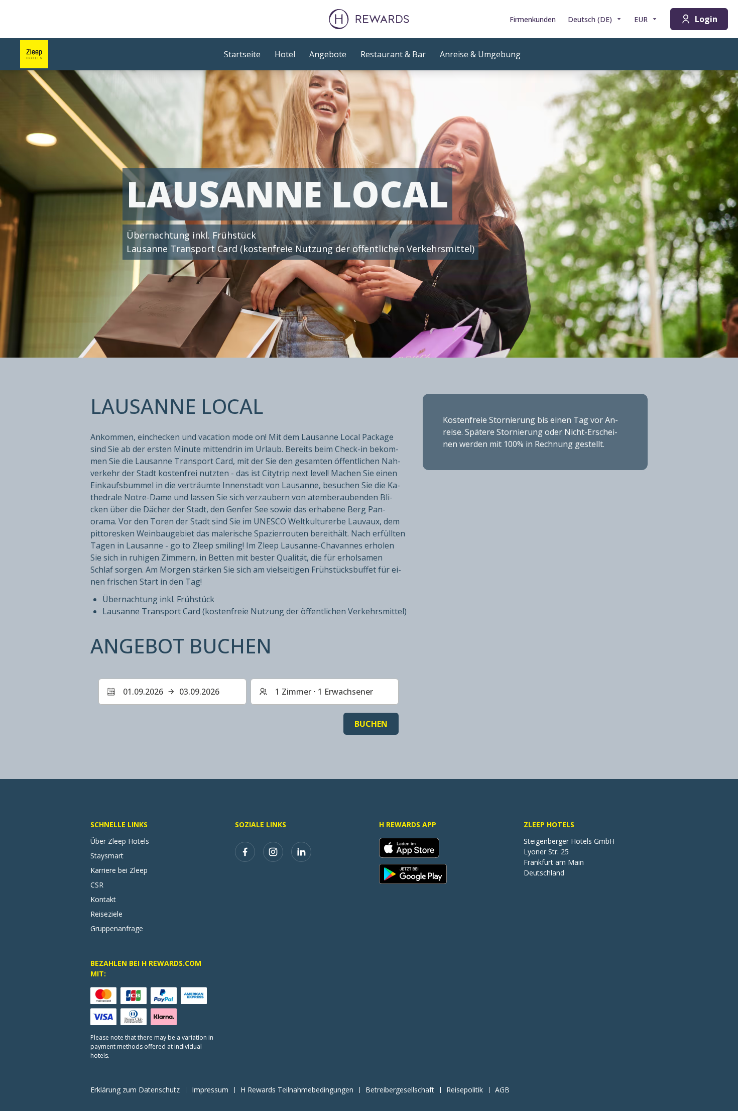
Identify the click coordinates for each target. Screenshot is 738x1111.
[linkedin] (301, 852)
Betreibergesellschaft (399, 1089)
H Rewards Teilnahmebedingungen (296, 1089)
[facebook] (245, 852)
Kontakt (103, 899)
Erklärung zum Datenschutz (135, 1089)
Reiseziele (106, 914)
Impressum (210, 1089)
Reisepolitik (464, 1089)
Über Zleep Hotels (119, 841)
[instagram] (273, 852)
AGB (502, 1089)
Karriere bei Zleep (119, 870)
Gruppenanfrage (116, 928)
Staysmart (107, 855)
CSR (96, 885)
